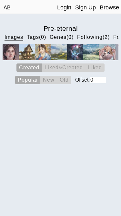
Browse (109, 7)
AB (7, 7)
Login (64, 7)
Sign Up (85, 7)
